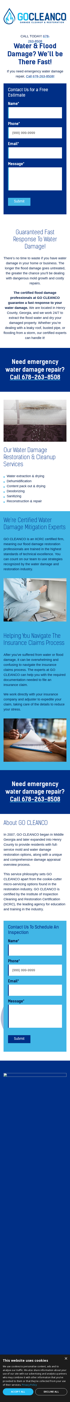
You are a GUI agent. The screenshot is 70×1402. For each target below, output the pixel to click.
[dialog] (35, 1378)
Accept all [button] (18, 1391)
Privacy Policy (29, 1384)
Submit (19, 201)
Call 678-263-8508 (35, 377)
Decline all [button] (51, 1391)
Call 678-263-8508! (40, 76)
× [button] (65, 1358)
